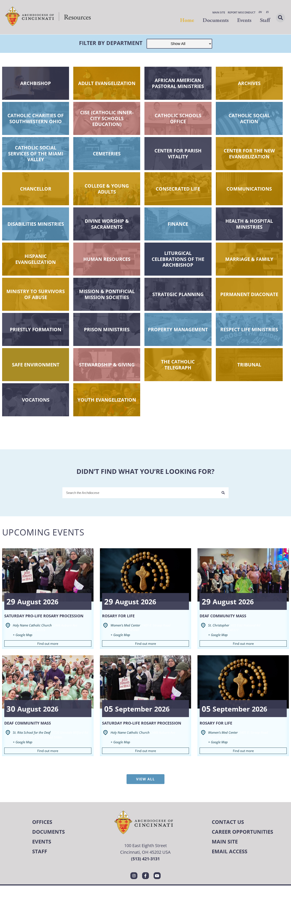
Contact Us (228, 821)
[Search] (223, 492)
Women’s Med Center (125, 625)
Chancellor (35, 188)
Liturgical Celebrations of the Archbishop (178, 259)
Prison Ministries (107, 329)
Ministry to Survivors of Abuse (35, 294)
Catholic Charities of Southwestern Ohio (35, 118)
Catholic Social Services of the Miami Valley (35, 153)
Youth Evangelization (107, 399)
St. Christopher (218, 625)
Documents (216, 20)
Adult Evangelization (106, 83)
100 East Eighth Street (145, 845)
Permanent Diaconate (249, 294)
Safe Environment (35, 364)
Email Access (229, 851)
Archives (249, 83)
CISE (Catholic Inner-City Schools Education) (107, 118)
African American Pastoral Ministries (178, 83)
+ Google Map (22, 635)
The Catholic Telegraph (178, 364)
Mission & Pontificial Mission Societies (107, 294)
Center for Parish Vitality (178, 153)
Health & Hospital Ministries (249, 224)
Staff (265, 20)
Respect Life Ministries (249, 329)
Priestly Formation (35, 329)
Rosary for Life (118, 615)
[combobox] (140, 492)
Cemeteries (107, 153)
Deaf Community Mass (223, 615)
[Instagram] (133, 875)
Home (187, 20)
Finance (178, 224)
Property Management (178, 329)
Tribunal (249, 364)
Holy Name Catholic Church (32, 625)
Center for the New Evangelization (249, 153)
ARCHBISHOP (35, 83)
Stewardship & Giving (107, 364)
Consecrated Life (178, 188)
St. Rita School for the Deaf (31, 732)
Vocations (35, 399)
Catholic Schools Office (178, 118)
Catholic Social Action (249, 118)
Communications (249, 188)
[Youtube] (157, 875)
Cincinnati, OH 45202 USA (145, 852)
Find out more (47, 643)
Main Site (218, 12)
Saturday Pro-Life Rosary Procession (44, 615)
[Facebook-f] (145, 875)
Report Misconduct (241, 12)
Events (244, 20)
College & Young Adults (107, 188)
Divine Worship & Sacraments (107, 224)
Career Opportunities (242, 831)
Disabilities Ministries (35, 224)
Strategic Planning (178, 294)
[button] (280, 17)
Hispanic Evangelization (35, 259)
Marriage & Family (249, 259)
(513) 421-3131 (145, 859)
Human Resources (106, 259)
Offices (42, 821)
